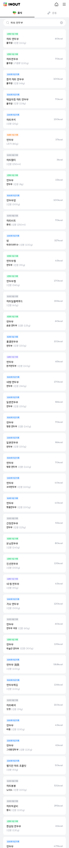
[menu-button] (64, 4)
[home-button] (56, 4)
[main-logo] (11, 4)
